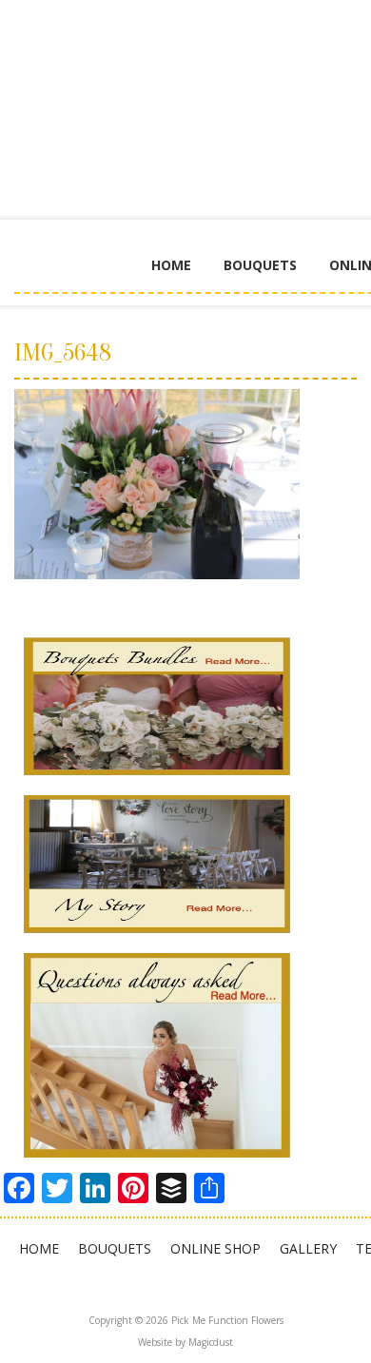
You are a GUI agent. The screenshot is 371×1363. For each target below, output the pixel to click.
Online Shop (215, 1248)
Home (171, 265)
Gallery (308, 1248)
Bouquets (260, 265)
